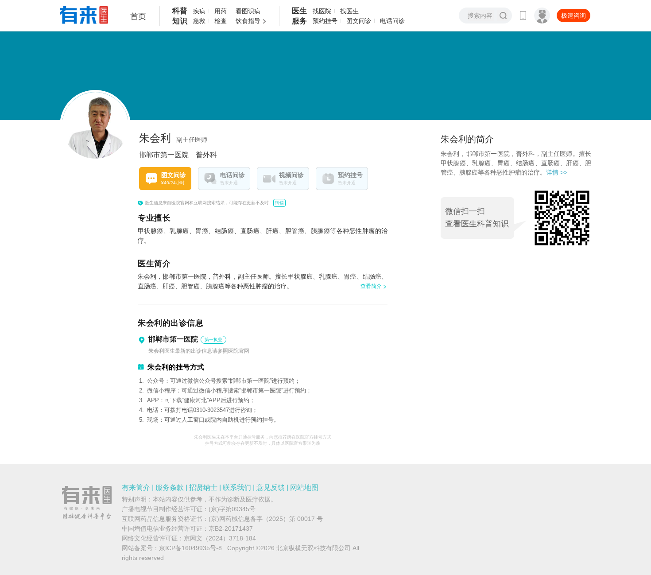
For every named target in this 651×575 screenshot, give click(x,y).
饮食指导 (248, 20)
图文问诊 (358, 20)
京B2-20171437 (231, 528)
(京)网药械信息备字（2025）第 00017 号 (266, 518)
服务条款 (169, 487)
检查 (220, 20)
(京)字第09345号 (232, 509)
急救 (199, 20)
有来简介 (136, 487)
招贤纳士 (203, 487)
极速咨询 (573, 15)
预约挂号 (325, 20)
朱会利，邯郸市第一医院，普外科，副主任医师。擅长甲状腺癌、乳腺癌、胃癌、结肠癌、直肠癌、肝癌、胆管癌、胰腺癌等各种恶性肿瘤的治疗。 (516, 163)
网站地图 (304, 487)
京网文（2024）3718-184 (220, 538)
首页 (138, 16)
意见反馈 (270, 487)
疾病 (199, 11)
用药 (220, 11)
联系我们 (237, 487)
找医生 (349, 11)
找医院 (322, 11)
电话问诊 (392, 20)
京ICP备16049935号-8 (190, 548)
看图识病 (248, 11)
